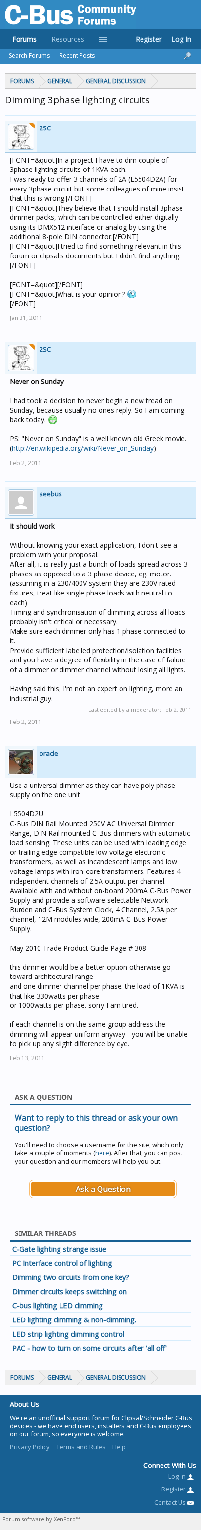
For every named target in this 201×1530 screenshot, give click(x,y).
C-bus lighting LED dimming (57, 1305)
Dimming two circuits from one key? (70, 1277)
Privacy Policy (30, 1447)
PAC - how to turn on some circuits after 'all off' (89, 1348)
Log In (181, 38)
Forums (24, 38)
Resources (67, 38)
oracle (49, 753)
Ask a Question (103, 1189)
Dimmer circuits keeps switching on (69, 1291)
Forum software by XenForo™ (41, 1519)
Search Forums (29, 55)
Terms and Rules (81, 1447)
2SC (45, 128)
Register (148, 38)
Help (119, 1447)
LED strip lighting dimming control (68, 1334)
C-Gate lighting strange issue (59, 1249)
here (102, 1152)
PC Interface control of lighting (62, 1263)
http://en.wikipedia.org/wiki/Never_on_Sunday (83, 448)
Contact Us (170, 1502)
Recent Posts (77, 55)
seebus (51, 494)
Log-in (177, 1476)
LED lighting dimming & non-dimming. (74, 1319)
